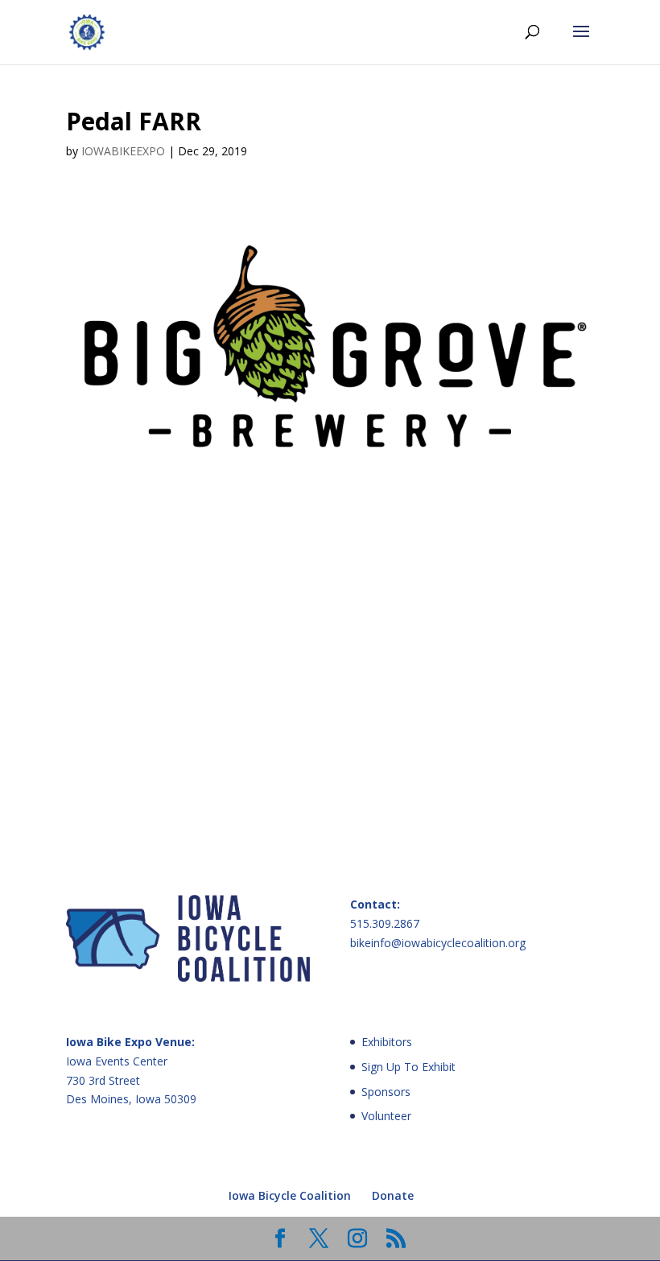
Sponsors (385, 1091)
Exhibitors (386, 1041)
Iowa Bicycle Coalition (290, 1195)
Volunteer (386, 1115)
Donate (393, 1195)
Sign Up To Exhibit (408, 1066)
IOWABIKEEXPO (123, 151)
